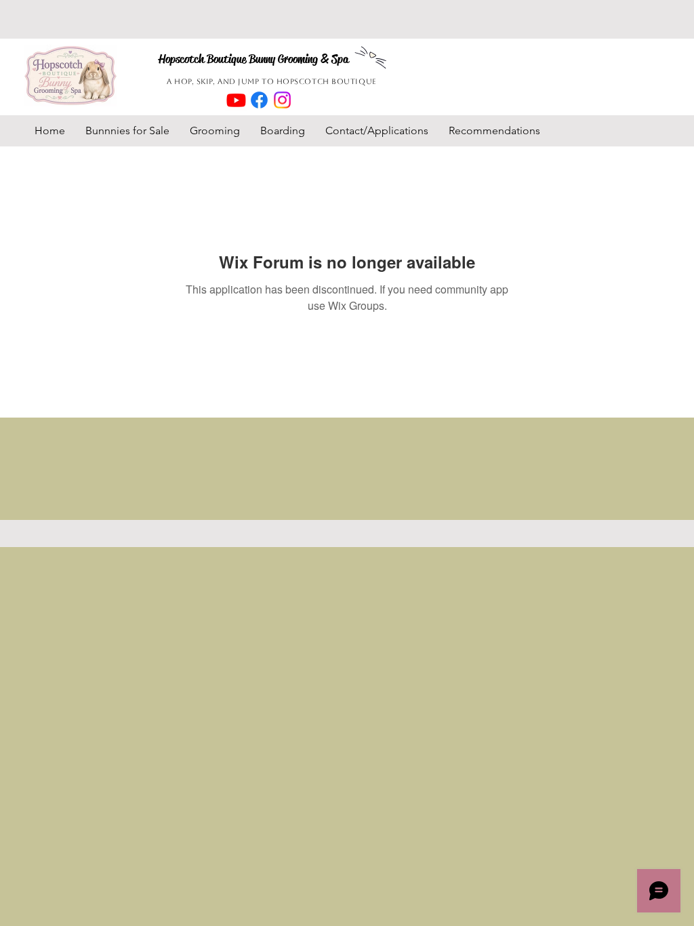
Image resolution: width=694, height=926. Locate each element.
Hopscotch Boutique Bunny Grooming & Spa (253, 59)
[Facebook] (259, 100)
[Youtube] (236, 100)
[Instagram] (282, 100)
